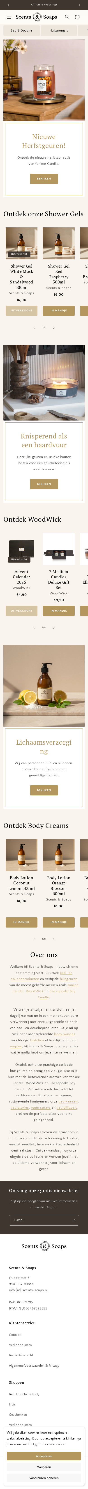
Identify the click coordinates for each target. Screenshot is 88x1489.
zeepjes (16, 1046)
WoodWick (35, 991)
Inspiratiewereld (21, 1355)
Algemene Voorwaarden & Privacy (34, 1366)
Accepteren (44, 1456)
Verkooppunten (20, 1345)
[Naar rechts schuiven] (54, 328)
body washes (64, 1034)
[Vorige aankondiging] (8, 5)
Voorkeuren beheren (44, 1478)
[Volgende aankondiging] (80, 5)
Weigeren (44, 1467)
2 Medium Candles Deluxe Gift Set (59, 579)
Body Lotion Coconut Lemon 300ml (21, 883)
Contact (15, 1335)
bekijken (44, 178)
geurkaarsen (68, 1101)
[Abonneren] (74, 1220)
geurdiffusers (67, 1108)
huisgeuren (68, 979)
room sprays (41, 1108)
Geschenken (18, 1415)
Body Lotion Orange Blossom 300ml (59, 885)
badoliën (37, 1040)
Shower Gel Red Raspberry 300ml (59, 274)
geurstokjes (20, 1108)
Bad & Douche (21, 30)
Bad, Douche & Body (24, 1394)
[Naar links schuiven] (34, 328)
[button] (9, 17)
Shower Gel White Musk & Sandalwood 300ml (21, 276)
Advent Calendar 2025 (21, 577)
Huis (12, 1404)
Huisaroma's (59, 30)
